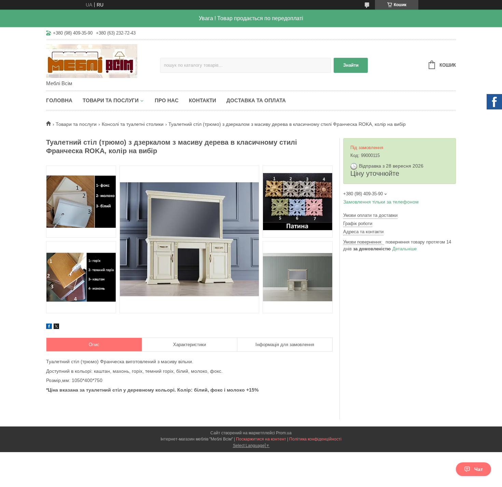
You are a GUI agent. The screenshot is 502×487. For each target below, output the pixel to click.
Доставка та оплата (256, 100)
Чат (478, 469)
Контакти (202, 100)
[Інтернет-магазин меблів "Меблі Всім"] (103, 60)
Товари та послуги (111, 100)
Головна (59, 100)
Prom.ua (284, 433)
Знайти (351, 65)
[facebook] (49, 327)
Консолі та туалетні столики (133, 124)
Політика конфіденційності (315, 439)
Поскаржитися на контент (261, 439)
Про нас (167, 100)
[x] (56, 327)
